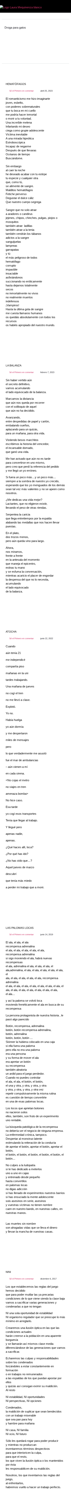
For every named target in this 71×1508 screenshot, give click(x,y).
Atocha (11, 631)
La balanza (13, 365)
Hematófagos (16, 84)
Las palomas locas (20, 927)
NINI (8, 1271)
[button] (66, 7)
